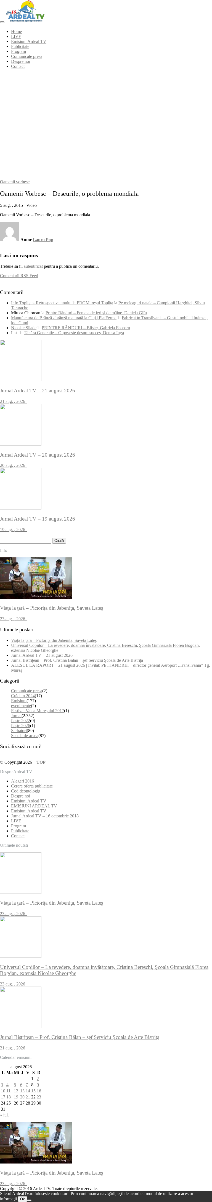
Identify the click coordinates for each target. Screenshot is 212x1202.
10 (3, 1090)
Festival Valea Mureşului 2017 (37, 710)
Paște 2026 (20, 725)
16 (39, 1090)
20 (22, 1097)
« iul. (4, 1115)
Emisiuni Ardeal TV (28, 41)
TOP (41, 762)
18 (8, 1097)
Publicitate (20, 46)
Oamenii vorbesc (15, 181)
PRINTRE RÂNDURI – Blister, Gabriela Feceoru (86, 327)
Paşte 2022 (20, 720)
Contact (18, 66)
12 (16, 1090)
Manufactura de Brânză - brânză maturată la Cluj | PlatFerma (63, 317)
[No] (29, 1200)
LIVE (16, 36)
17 (3, 1097)
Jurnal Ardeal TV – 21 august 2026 (42, 655)
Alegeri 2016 (22, 781)
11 (8, 1090)
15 (33, 1090)
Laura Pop (43, 239)
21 (28, 1097)
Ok (22, 1199)
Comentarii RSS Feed (19, 275)
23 (39, 1097)
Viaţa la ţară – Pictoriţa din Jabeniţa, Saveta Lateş (54, 640)
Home (16, 31)
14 (28, 1090)
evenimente (21, 705)
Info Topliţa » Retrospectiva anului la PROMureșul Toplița (62, 302)
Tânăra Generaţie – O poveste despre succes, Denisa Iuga (74, 332)
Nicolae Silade (23, 327)
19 (16, 1097)
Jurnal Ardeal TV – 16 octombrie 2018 (45, 816)
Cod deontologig (25, 791)
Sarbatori (19, 730)
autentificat (33, 266)
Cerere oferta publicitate (32, 786)
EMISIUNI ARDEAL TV (34, 806)
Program (18, 51)
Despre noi (20, 61)
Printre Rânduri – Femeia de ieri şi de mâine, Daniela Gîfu (96, 312)
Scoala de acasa (24, 735)
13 (22, 1090)
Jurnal (16, 715)
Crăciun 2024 (23, 695)
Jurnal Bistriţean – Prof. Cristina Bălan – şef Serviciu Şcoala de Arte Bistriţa (77, 660)
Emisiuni (18, 700)
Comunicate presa (26, 56)
